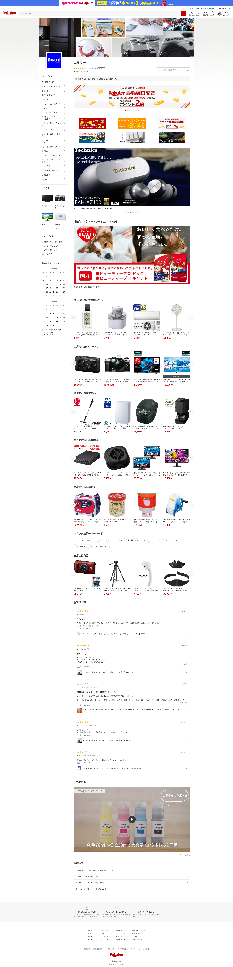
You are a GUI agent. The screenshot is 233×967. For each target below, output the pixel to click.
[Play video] (132, 819)
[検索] (183, 13)
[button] (224, 8)
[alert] (132, 78)
